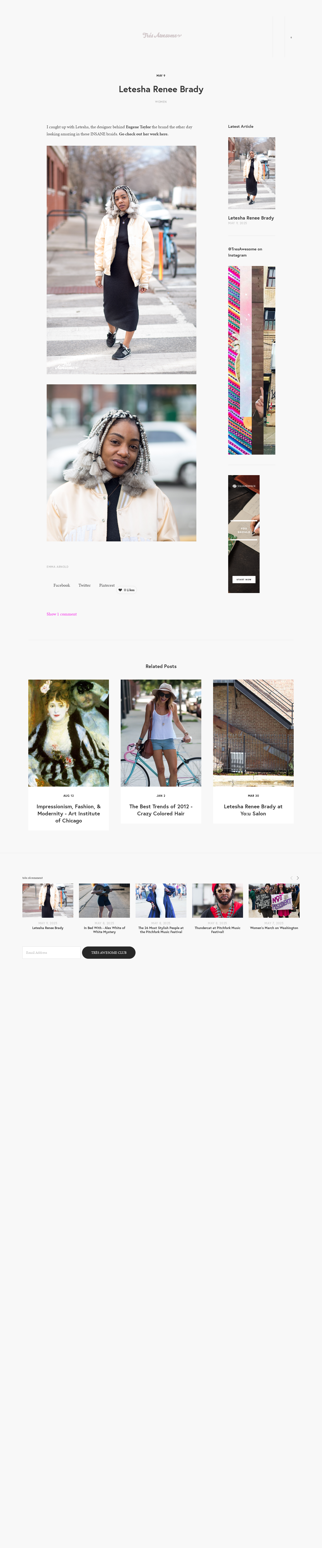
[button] (291, 878)
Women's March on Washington (274, 928)
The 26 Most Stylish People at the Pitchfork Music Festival (161, 930)
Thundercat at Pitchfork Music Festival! (217, 930)
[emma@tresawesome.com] (294, 1495)
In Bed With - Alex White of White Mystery (104, 930)
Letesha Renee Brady (251, 218)
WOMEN (161, 102)
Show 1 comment (62, 614)
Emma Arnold (58, 567)
